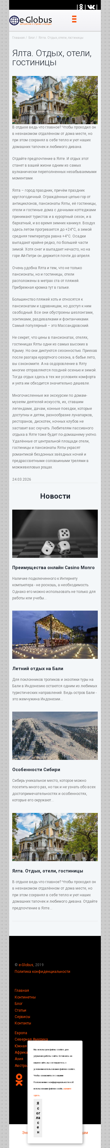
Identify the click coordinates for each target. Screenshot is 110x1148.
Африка (21, 1052)
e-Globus (26, 965)
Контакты (23, 1023)
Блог (19, 1004)
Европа (21, 1033)
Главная (22, 990)
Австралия (24, 1065)
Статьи (20, 1010)
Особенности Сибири (36, 769)
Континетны (25, 997)
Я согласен (38, 1117)
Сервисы (22, 1017)
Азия (19, 1059)
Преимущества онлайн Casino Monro (53, 567)
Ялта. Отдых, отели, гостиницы (47, 871)
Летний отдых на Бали (37, 668)
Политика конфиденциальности (42, 971)
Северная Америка (31, 1039)
